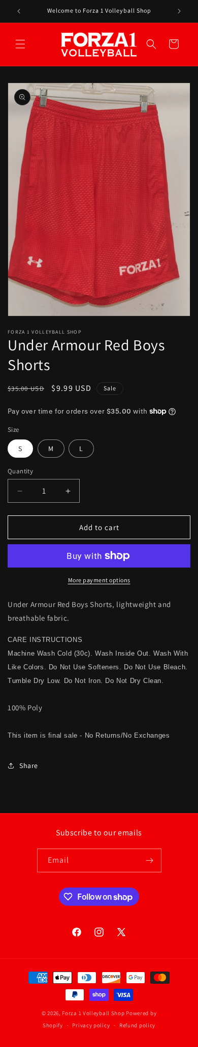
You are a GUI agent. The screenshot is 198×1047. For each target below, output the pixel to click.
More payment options (99, 580)
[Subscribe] (150, 860)
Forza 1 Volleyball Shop (93, 1013)
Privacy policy (91, 1025)
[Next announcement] (179, 11)
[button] (20, 44)
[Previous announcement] (19, 11)
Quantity (20, 471)
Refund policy (137, 1025)
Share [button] (28, 765)
